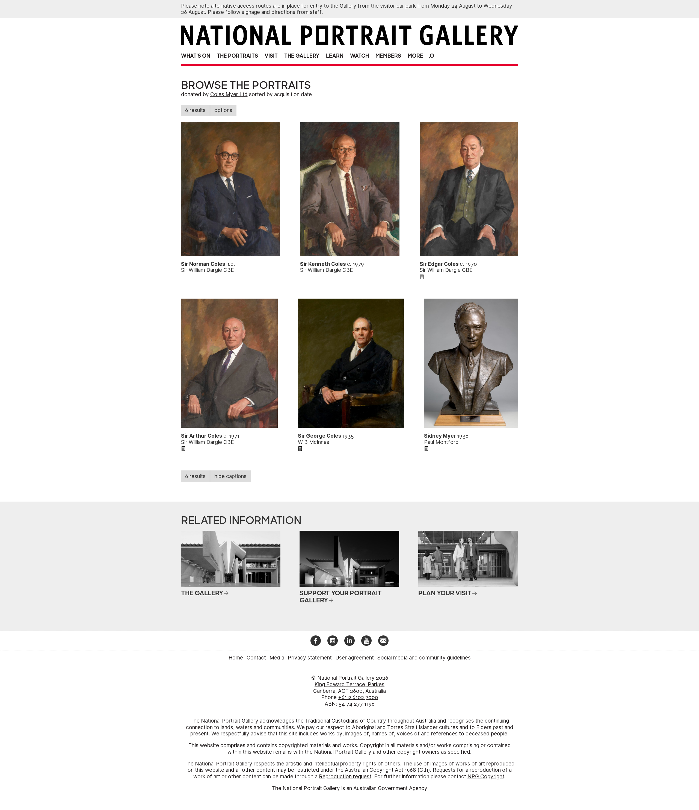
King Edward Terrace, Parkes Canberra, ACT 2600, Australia (349, 687)
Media (276, 658)
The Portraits (237, 55)
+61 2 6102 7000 (358, 697)
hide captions (230, 476)
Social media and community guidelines (424, 658)
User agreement (354, 658)
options (223, 110)
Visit (271, 55)
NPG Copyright (485, 776)
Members (388, 55)
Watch (359, 55)
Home (236, 658)
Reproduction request (345, 776)
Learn (334, 55)
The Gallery (301, 55)
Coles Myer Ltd (229, 94)
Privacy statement (310, 658)
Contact (256, 658)
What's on (195, 55)
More (415, 55)
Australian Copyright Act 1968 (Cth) (387, 770)
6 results (195, 110)
